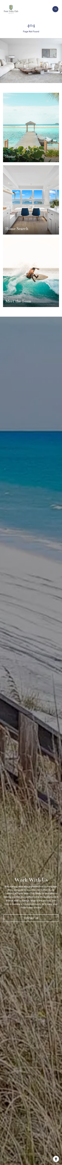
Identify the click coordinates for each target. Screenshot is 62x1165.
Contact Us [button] (31, 918)
